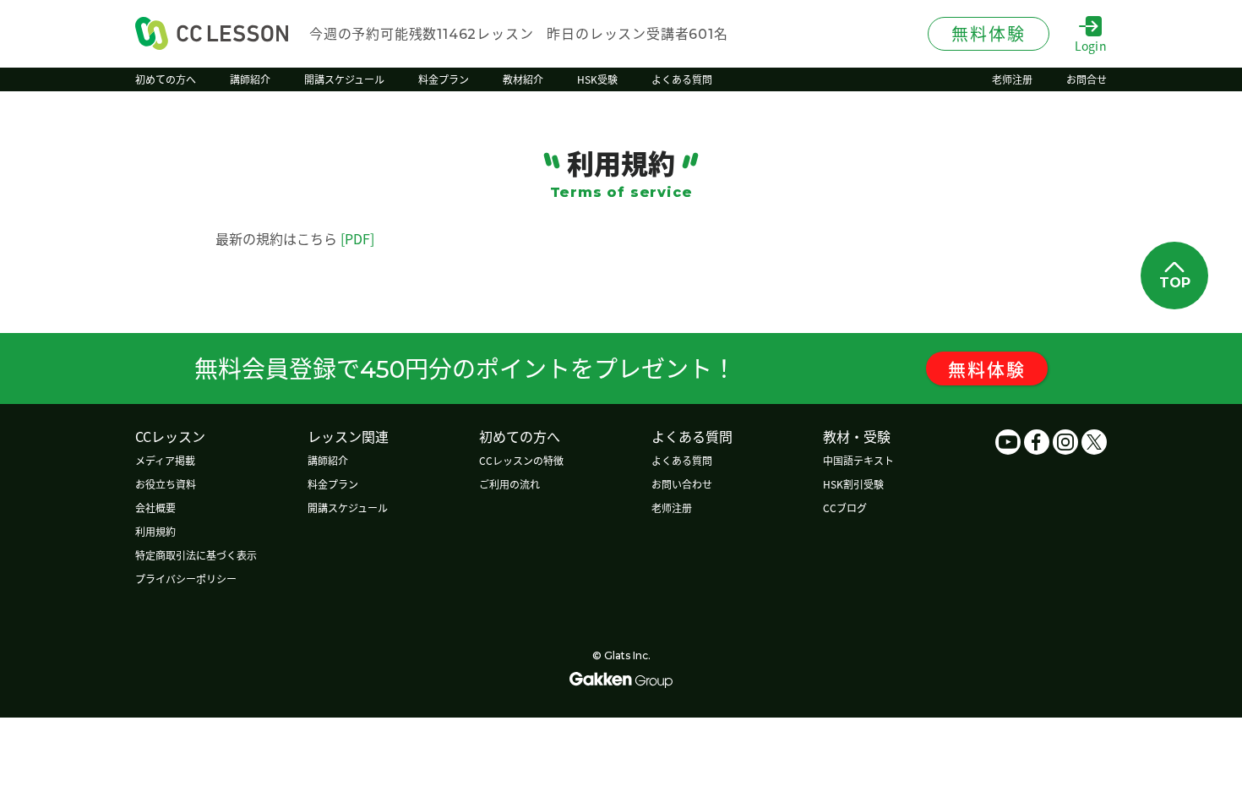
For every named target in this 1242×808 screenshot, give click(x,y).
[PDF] (357, 238)
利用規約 (155, 531)
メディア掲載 (165, 460)
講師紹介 (328, 460)
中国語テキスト (858, 460)
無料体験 (987, 368)
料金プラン (333, 484)
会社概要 (155, 507)
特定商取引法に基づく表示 (196, 555)
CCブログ (845, 507)
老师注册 (671, 507)
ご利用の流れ (509, 484)
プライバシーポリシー (186, 578)
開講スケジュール (348, 507)
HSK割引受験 (853, 484)
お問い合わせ (681, 484)
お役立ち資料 (165, 484)
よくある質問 (681, 460)
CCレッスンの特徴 (521, 460)
